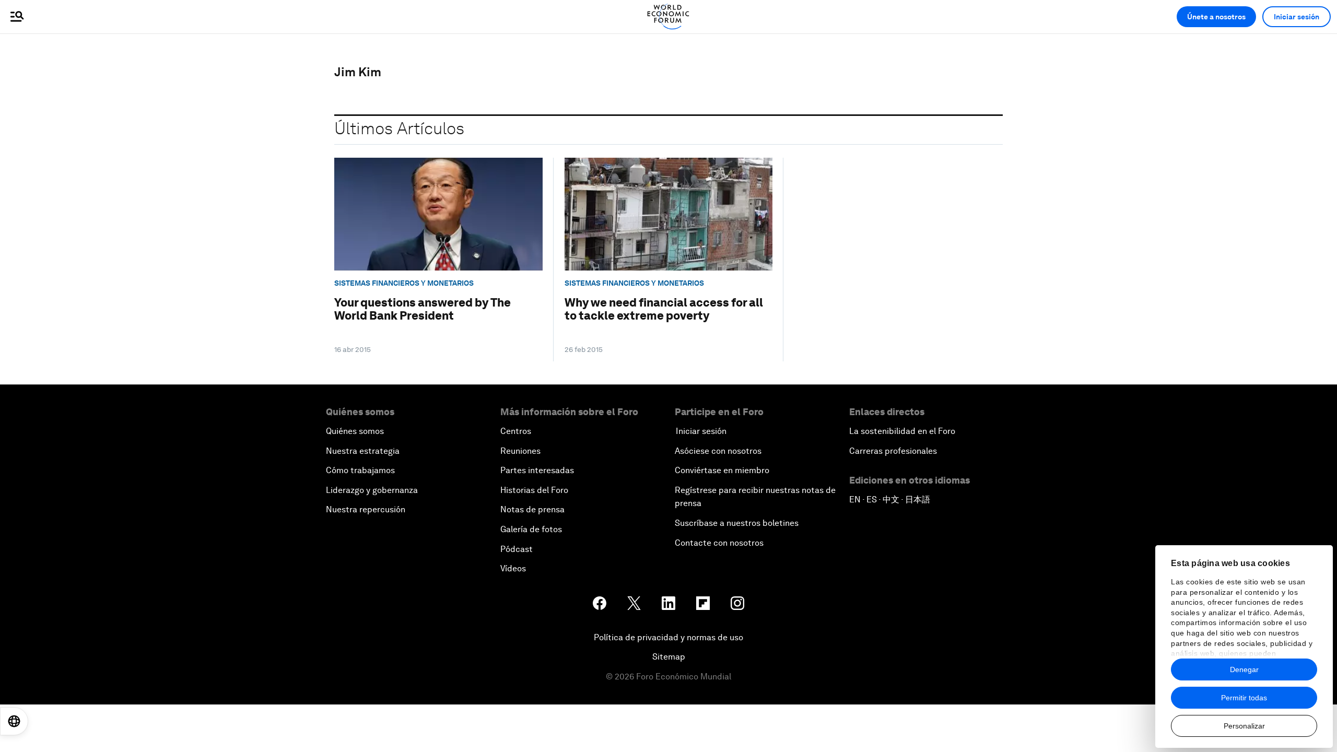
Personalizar (1244, 726)
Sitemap (668, 657)
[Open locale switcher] (14, 721)
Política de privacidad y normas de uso (668, 637)
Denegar (1244, 669)
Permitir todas (1244, 698)
